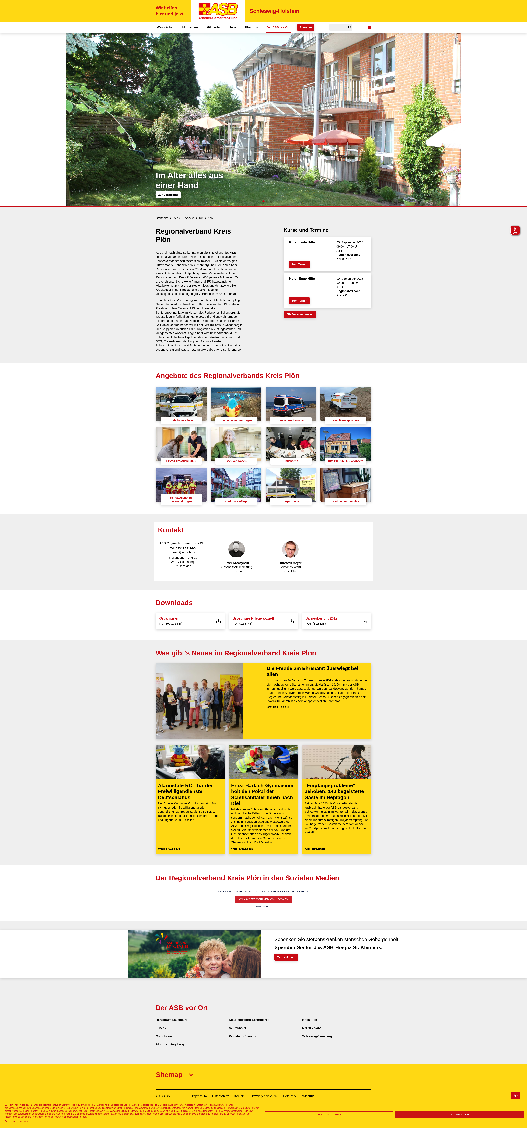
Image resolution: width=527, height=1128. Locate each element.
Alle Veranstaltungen (299, 314)
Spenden (305, 27)
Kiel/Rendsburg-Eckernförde (249, 1019)
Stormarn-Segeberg (170, 1044)
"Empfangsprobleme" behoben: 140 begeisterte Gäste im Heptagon (334, 791)
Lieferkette (290, 1096)
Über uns (251, 27)
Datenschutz (10, 1121)
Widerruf (308, 1096)
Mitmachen (190, 27)
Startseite (162, 218)
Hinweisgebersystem (263, 1096)
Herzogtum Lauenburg (171, 1019)
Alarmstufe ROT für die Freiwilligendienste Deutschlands (185, 791)
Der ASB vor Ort (278, 27)
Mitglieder (214, 27)
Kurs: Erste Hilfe (302, 242)
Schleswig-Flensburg (317, 1036)
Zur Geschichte (168, 194)
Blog (515, 1095)
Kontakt (239, 1096)
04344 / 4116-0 (186, 548)
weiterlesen (278, 707)
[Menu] (369, 27)
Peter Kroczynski (237, 563)
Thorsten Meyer (290, 563)
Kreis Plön (206, 218)
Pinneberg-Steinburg (243, 1036)
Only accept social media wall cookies (263, 899)
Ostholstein (164, 1036)
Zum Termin (299, 264)
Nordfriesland (312, 1028)
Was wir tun (165, 27)
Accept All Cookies (263, 907)
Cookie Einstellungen (329, 1114)
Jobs (232, 27)
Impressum (23, 1121)
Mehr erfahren (286, 957)
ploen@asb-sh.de (183, 552)
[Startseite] (218, 11)
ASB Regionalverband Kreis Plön (348, 255)
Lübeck (161, 1028)
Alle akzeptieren (459, 1114)
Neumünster (237, 1028)
